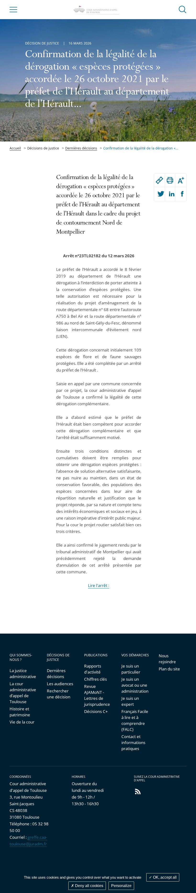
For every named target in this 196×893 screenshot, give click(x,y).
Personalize (121, 886)
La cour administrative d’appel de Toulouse (23, 692)
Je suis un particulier (130, 669)
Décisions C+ (96, 711)
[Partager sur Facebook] (180, 194)
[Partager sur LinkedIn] (170, 194)
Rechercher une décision (58, 694)
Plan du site (169, 669)
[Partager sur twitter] (159, 194)
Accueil (15, 148)
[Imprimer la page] (170, 180)
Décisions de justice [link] (43, 148)
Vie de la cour (22, 722)
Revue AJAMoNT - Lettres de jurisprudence (97, 695)
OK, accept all (164, 877)
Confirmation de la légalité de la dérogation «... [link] (140, 148)
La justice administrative (23, 673)
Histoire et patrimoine (20, 712)
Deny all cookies (88, 886)
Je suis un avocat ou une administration (134, 685)
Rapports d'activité (92, 669)
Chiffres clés (95, 679)
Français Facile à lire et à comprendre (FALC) (134, 720)
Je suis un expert (130, 701)
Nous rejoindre (167, 658)
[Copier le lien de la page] (159, 180)
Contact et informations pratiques (133, 742)
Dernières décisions (81, 148)
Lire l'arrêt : (98, 585)
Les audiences (60, 683)
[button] (182, 9)
